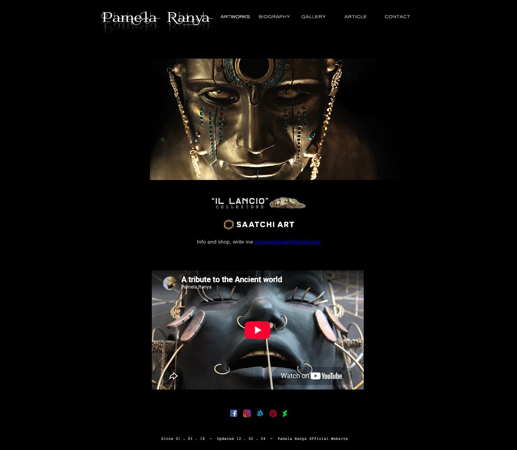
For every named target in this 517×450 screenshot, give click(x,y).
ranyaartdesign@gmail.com (288, 242)
